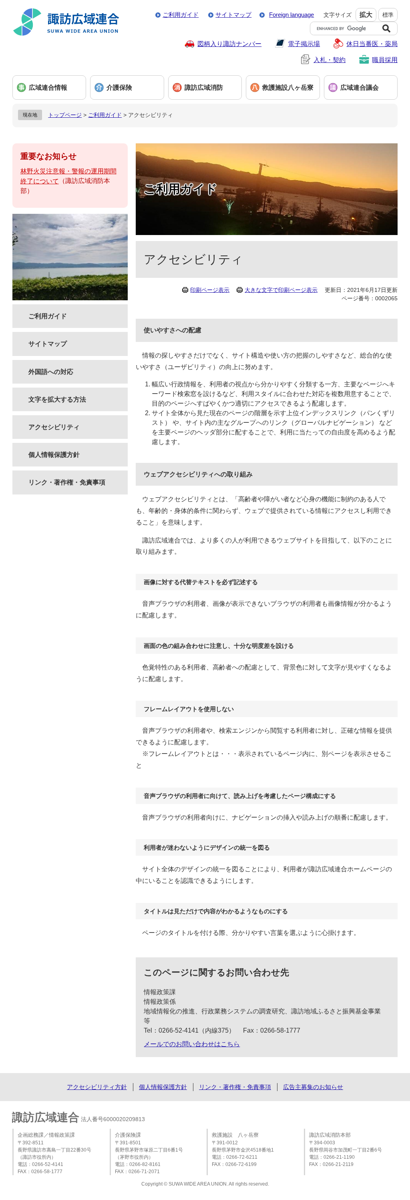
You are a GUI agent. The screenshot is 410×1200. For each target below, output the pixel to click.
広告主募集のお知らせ (313, 1086)
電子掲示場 (304, 43)
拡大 (366, 14)
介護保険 (119, 87)
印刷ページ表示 (209, 290)
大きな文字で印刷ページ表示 (281, 290)
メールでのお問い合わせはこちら (192, 1044)
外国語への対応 (50, 371)
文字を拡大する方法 (57, 399)
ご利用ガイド (181, 14)
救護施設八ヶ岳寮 (288, 87)
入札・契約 (330, 59)
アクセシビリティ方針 (97, 1086)
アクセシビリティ (54, 427)
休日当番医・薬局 (372, 43)
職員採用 (385, 59)
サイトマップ (233, 14)
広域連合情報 (48, 87)
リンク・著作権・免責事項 (66, 482)
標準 (388, 15)
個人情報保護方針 (54, 454)
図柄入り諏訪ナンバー (229, 43)
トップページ (65, 115)
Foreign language (291, 14)
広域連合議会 (359, 87)
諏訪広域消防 (204, 87)
